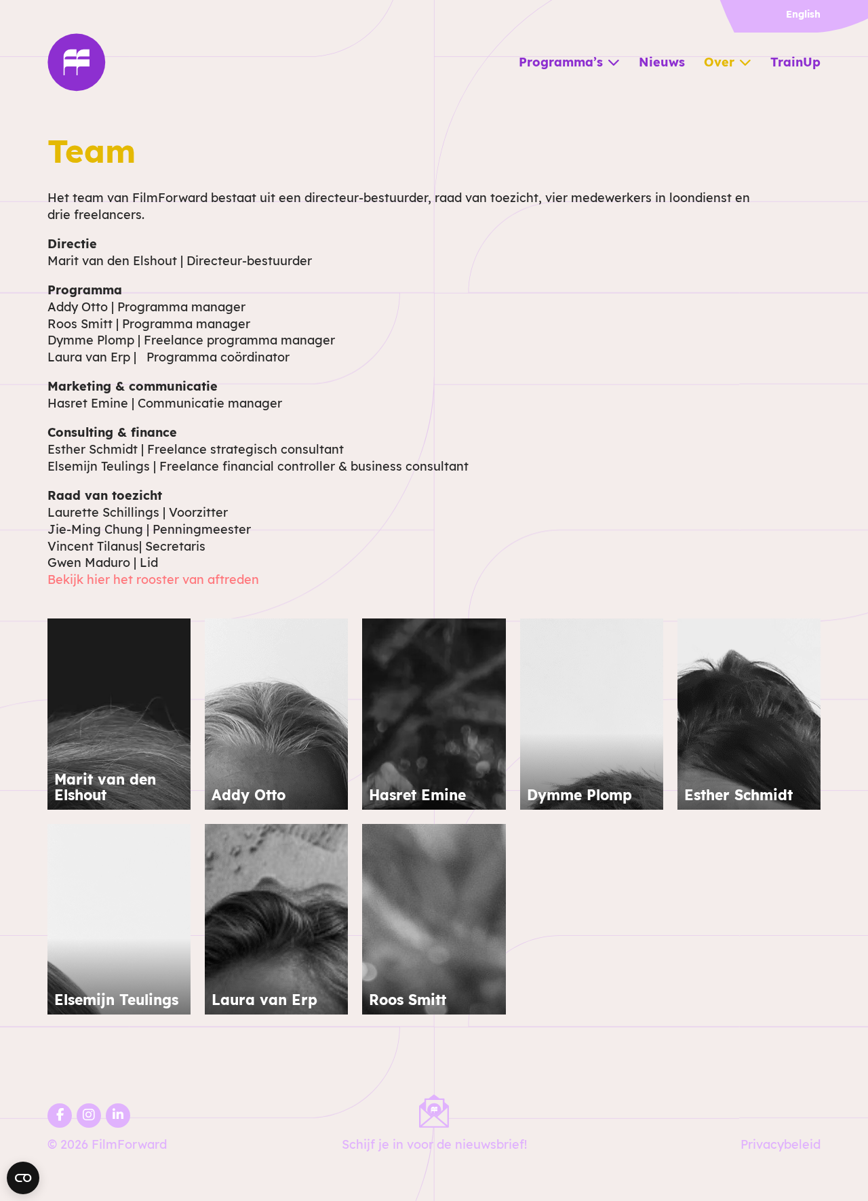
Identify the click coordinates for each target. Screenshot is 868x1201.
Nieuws (662, 62)
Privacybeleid (781, 1144)
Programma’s (561, 62)
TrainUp (795, 62)
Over (719, 62)
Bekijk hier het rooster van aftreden (153, 579)
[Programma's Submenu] (614, 62)
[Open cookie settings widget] (23, 1178)
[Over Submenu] (745, 62)
